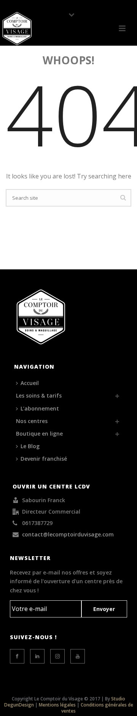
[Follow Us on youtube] (77, 656)
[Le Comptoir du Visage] (17, 28)
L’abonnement (40, 408)
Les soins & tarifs (39, 395)
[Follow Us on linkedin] (37, 656)
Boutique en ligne (39, 433)
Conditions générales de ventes (97, 708)
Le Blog (30, 446)
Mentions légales (57, 705)
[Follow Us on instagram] (57, 656)
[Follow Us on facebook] (17, 656)
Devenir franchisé (44, 458)
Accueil (30, 383)
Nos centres (32, 421)
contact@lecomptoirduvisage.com (68, 534)
